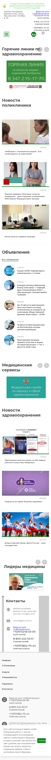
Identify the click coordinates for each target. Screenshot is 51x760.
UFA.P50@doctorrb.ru (22, 621)
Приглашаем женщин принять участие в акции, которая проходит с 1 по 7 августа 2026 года (30, 343)
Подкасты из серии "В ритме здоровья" (23, 502)
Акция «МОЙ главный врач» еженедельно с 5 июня (31, 272)
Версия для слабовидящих (40, 12)
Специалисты (9, 677)
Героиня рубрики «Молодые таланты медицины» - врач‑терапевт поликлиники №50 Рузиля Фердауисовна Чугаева (25, 196)
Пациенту (7, 684)
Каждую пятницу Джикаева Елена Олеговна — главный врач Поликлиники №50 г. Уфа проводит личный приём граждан (32, 290)
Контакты (7, 689)
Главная (6, 660)
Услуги (5, 672)
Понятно (42, 740)
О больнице (8, 665)
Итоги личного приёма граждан (20, 237)
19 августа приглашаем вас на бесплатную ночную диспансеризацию (31, 327)
